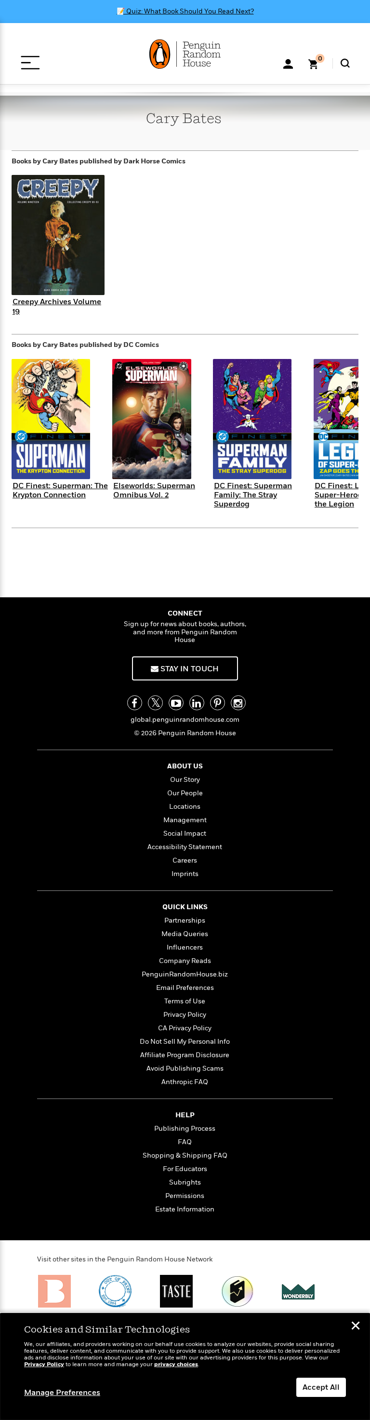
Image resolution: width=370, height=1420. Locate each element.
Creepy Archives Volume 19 (57, 306)
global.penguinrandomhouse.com (185, 719)
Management (185, 820)
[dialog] (185, 1366)
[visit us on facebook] (134, 702)
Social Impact (184, 833)
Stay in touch (189, 669)
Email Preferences (185, 987)
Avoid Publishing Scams (185, 1068)
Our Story (185, 779)
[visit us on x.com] (155, 702)
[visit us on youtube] (176, 702)
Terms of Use (184, 1001)
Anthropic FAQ (184, 1082)
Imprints (185, 873)
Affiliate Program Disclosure (184, 1055)
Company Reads (185, 960)
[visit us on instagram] (238, 702)
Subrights (185, 1182)
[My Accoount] (288, 63)
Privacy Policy (184, 1014)
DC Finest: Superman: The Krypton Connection (60, 490)
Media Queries (184, 933)
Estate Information (184, 1209)
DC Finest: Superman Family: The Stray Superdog (253, 495)
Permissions (184, 1195)
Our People (185, 793)
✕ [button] (355, 1327)
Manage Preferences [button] (62, 1392)
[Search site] (345, 63)
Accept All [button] (321, 1387)
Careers (184, 860)
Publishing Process (184, 1128)
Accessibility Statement (184, 847)
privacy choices (176, 1364)
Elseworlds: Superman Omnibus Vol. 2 (154, 490)
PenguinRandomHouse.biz (185, 974)
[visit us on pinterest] (217, 702)
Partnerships (184, 920)
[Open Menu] (30, 62)
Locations (184, 806)
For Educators (185, 1168)
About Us (185, 766)
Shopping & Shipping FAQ (185, 1155)
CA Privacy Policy (184, 1028)
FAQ (185, 1142)
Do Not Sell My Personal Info (185, 1041)
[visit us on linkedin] (196, 702)
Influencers (185, 947)
